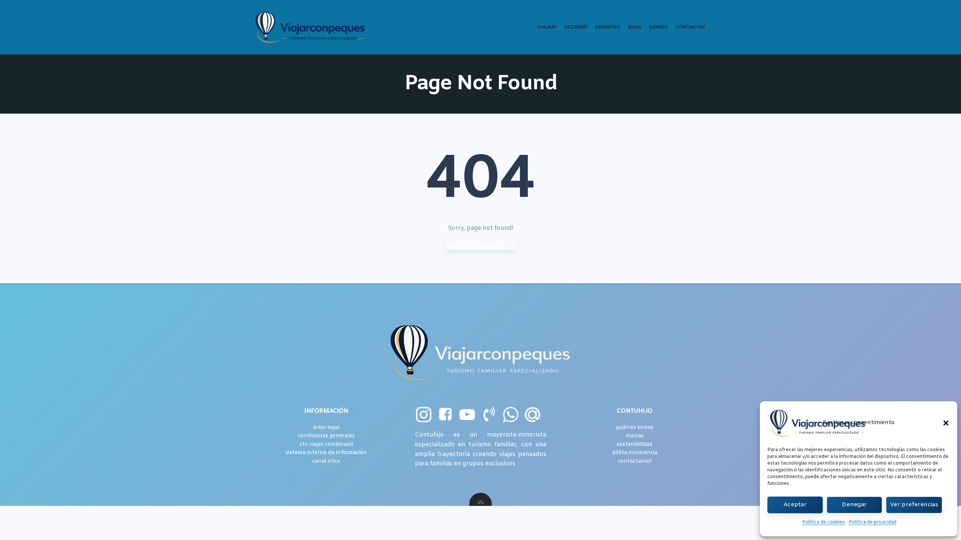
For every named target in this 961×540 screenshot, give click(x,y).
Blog (635, 27)
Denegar (854, 504)
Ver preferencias (914, 504)
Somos (658, 27)
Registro (608, 27)
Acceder (575, 27)
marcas (634, 436)
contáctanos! (635, 461)
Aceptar (795, 504)
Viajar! (547, 27)
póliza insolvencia (634, 452)
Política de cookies (823, 522)
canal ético (326, 461)
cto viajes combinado (326, 444)
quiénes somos (635, 427)
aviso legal (326, 427)
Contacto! (690, 27)
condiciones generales (326, 436)
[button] (946, 423)
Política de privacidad (872, 522)
